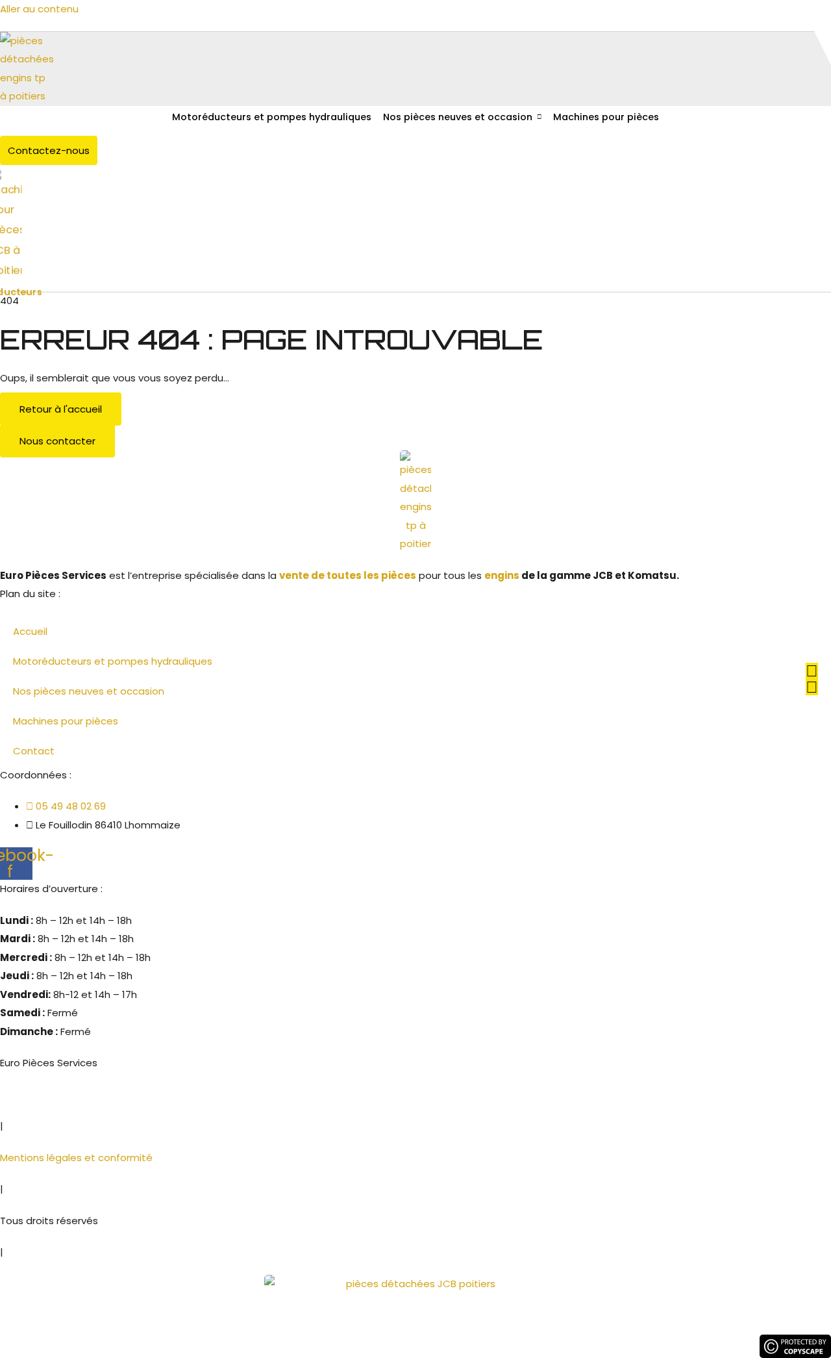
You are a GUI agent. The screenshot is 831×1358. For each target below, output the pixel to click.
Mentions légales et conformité (76, 1157)
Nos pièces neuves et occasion (457, 116)
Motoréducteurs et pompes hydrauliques (271, 116)
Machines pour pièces (606, 116)
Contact (34, 751)
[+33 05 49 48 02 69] (812, 671)
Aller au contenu (39, 9)
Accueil (30, 631)
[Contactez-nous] (812, 687)
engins (501, 575)
